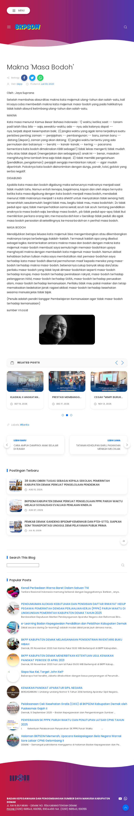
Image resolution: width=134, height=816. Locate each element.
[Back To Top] (125, 807)
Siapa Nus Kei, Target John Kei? (42, 672)
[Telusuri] (125, 27)
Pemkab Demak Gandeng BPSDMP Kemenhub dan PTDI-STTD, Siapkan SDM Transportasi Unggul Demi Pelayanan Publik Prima (73, 524)
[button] (24, 78)
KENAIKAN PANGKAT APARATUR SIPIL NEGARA (52, 688)
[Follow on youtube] (120, 798)
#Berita (24, 425)
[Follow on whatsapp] (125, 798)
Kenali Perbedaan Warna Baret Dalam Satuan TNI (55, 588)
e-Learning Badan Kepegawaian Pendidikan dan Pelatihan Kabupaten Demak (74, 624)
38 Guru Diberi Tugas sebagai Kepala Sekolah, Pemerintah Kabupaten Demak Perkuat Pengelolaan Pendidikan (67, 483)
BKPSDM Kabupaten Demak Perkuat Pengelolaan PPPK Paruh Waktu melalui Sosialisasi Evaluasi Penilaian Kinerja (74, 503)
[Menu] (9, 27)
